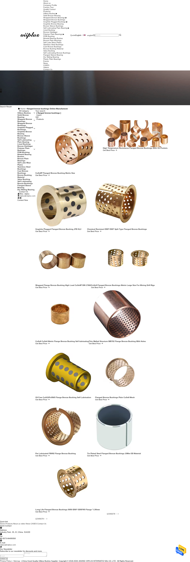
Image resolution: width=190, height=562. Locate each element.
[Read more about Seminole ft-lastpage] (47, 519)
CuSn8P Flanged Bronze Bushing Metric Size (55, 173)
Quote (72, 35)
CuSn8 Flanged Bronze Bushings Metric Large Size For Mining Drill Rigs (123, 285)
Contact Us (47, 69)
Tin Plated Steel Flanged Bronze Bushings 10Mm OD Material (114, 453)
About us (47, 3)
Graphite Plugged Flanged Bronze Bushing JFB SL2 (58, 229)
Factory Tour (48, 7)
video (23, 524)
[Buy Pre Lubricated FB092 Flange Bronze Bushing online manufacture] (61, 426)
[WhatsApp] (18, 198)
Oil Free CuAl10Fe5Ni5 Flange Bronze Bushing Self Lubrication (63, 397)
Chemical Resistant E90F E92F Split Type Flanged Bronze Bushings (117, 229)
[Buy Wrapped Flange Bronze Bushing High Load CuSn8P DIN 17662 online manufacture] (63, 258)
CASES (46, 65)
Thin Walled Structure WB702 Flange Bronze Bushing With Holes (117, 341)
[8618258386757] (1, 547)
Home (45, 1)
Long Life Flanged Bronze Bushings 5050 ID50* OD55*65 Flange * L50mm (67, 510)
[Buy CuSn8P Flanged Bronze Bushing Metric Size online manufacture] (69, 146)
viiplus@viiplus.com (27, 196)
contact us (3, 559)
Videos (46, 67)
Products (47, 11)
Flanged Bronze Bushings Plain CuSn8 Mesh (115, 397)
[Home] (30, 35)
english (90, 35)
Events (46, 61)
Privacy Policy (5, 561)
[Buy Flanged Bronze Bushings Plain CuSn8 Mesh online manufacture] (121, 370)
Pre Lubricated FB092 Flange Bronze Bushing (55, 453)
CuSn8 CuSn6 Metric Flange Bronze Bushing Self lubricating (62, 341)
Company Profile (50, 5)
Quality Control (49, 9)
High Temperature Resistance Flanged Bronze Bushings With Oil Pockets (135, 148)
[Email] (21, 198)
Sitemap (16, 561)
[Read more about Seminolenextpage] (45, 519)
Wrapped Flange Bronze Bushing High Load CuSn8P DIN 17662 (63, 285)
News (45, 63)
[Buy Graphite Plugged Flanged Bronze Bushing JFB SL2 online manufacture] (61, 202)
